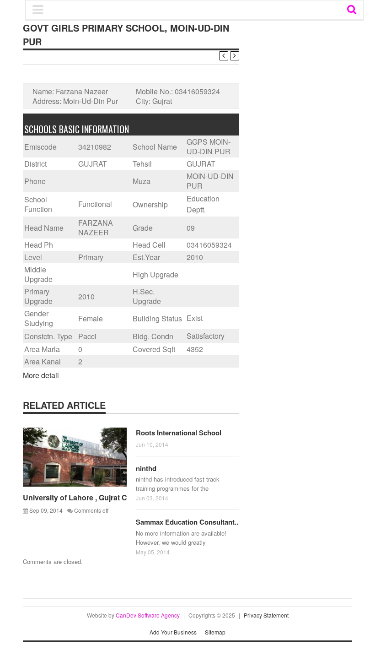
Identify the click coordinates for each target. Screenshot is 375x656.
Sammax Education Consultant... (188, 522)
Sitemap (215, 632)
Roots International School (178, 433)
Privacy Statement (266, 615)
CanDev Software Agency (148, 615)
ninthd (146, 468)
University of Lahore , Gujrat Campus (87, 497)
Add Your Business (173, 632)
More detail (41, 375)
